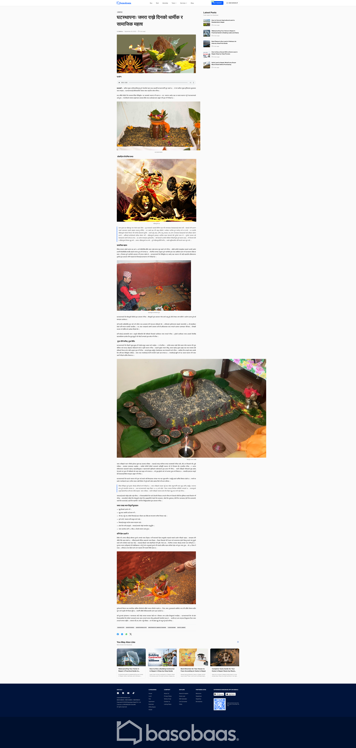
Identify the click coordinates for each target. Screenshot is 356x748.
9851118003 (136, 700)
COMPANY (167, 689)
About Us (166, 693)
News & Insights (183, 693)
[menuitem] (151, 3)
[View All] (238, 642)
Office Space (152, 707)
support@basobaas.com (123, 697)
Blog (192, 3)
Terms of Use (167, 699)
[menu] (171, 3)
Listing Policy (167, 704)
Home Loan (182, 696)
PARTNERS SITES (201, 689)
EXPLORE (182, 689)
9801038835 (120, 700)
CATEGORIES (152, 689)
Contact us (167, 701)
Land (150, 696)
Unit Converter (183, 701)
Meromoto (198, 693)
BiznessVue (199, 701)
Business (151, 704)
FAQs (180, 704)
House (150, 693)
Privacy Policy (168, 696)
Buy (151, 3)
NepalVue (198, 699)
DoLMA (133, 704)
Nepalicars (199, 696)
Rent (157, 3)
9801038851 (128, 700)
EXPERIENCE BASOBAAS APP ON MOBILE (226, 689)
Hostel (150, 709)
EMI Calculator (183, 699)
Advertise (165, 3)
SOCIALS (119, 689)
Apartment (151, 701)
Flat (150, 699)
